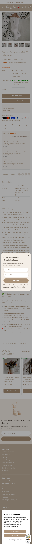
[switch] (28, 541)
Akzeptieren (15, 531)
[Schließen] (28, 255)
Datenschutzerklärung (11, 526)
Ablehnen (15, 535)
